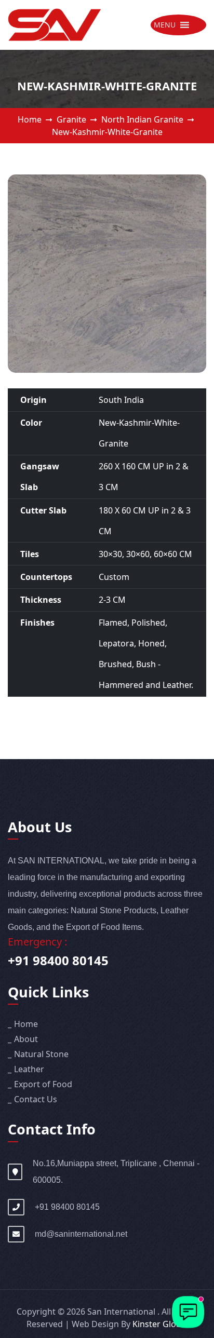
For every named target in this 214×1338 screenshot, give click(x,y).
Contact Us (35, 1099)
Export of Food (43, 1084)
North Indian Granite (142, 119)
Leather (29, 1069)
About (26, 1039)
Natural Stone (41, 1054)
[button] (165, 25)
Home (30, 119)
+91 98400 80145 (58, 960)
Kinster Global (160, 1324)
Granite (71, 119)
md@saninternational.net (81, 1233)
